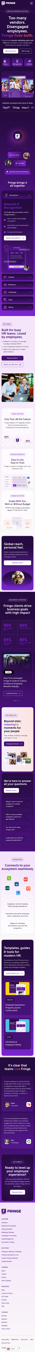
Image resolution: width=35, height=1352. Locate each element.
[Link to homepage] (11, 1211)
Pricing (4, 1277)
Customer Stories (7, 1293)
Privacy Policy (5, 1339)
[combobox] (12, 1349)
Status (31, 1339)
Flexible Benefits (7, 1261)
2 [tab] (17, 701)
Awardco (4, 1319)
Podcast (4, 1300)
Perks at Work (6, 1329)
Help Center (5, 1303)
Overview (4, 1222)
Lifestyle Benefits (7, 1229)
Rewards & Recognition (9, 1226)
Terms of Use (24, 1339)
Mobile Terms (14, 1339)
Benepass (4, 1325)
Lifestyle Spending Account (10, 1255)
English (13, 1349)
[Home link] (8, 3)
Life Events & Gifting (8, 1242)
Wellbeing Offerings (8, 1232)
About (3, 1271)
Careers (4, 1274)
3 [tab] (19, 701)
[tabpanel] (17, 675)
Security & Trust (6, 1343)
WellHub (4, 1322)
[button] (31, 3)
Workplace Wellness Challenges (11, 1251)
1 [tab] (15, 701)
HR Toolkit (5, 1296)
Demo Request (6, 1280)
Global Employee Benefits (10, 1258)
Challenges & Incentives (9, 1235)
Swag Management (7, 1239)
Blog (3, 1290)
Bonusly (4, 1316)
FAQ (3, 1306)
